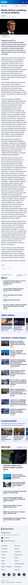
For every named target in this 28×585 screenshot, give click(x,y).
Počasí (3, 560)
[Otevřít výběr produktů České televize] (26, 2)
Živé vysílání (4, 548)
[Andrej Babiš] (14, 27)
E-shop (3, 563)
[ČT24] (4, 2)
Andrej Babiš (3, 15)
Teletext (3, 554)
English (2, 582)
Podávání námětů (19, 563)
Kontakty (17, 569)
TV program (4, 545)
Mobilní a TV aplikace (6, 566)
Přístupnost (19, 582)
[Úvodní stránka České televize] (7, 529)
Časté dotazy (18, 566)
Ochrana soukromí (10, 582)
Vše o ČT (3, 569)
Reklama (17, 548)
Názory (4, 268)
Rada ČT (17, 557)
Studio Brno (18, 551)
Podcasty (3, 557)
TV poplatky (4, 551)
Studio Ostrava (18, 554)
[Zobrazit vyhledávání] (23, 2)
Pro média (17, 545)
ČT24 (10, 268)
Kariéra (16, 560)
